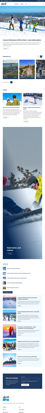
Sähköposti (23, 377)
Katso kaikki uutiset (7, 292)
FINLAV (11, 0)
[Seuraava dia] (41, 56)
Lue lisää (9, 253)
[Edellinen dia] (38, 56)
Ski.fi (2, 0)
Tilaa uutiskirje (24, 384)
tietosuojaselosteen (30, 381)
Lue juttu (5, 48)
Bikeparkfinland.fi (6, 0)
